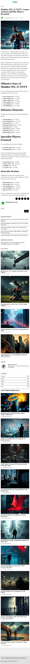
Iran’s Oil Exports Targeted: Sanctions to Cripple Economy (14, 642)
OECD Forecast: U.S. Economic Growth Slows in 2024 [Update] (14, 271)
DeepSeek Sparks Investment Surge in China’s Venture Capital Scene (13, 414)
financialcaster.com (9, 17)
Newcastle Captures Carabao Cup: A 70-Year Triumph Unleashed (14, 305)
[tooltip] (16, 199)
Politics (2, 381)
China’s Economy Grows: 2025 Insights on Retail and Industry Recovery (14, 355)
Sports (2, 6)
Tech (2, 386)
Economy (3, 376)
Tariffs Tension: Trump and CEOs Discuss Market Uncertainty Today (14, 464)
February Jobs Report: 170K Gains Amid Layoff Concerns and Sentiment (13, 617)
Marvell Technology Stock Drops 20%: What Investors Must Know (12, 566)
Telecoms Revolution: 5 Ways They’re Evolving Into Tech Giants (14, 330)
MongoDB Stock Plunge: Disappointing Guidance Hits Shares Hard (15, 541)
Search (2, 208)
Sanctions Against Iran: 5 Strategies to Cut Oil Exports (13, 592)
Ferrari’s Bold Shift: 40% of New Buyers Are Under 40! (14, 235)
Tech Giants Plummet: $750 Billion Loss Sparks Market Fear (13, 515)
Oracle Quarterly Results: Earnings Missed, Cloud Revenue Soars (14, 490)
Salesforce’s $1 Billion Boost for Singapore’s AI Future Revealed (13, 439)
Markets (3, 378)
